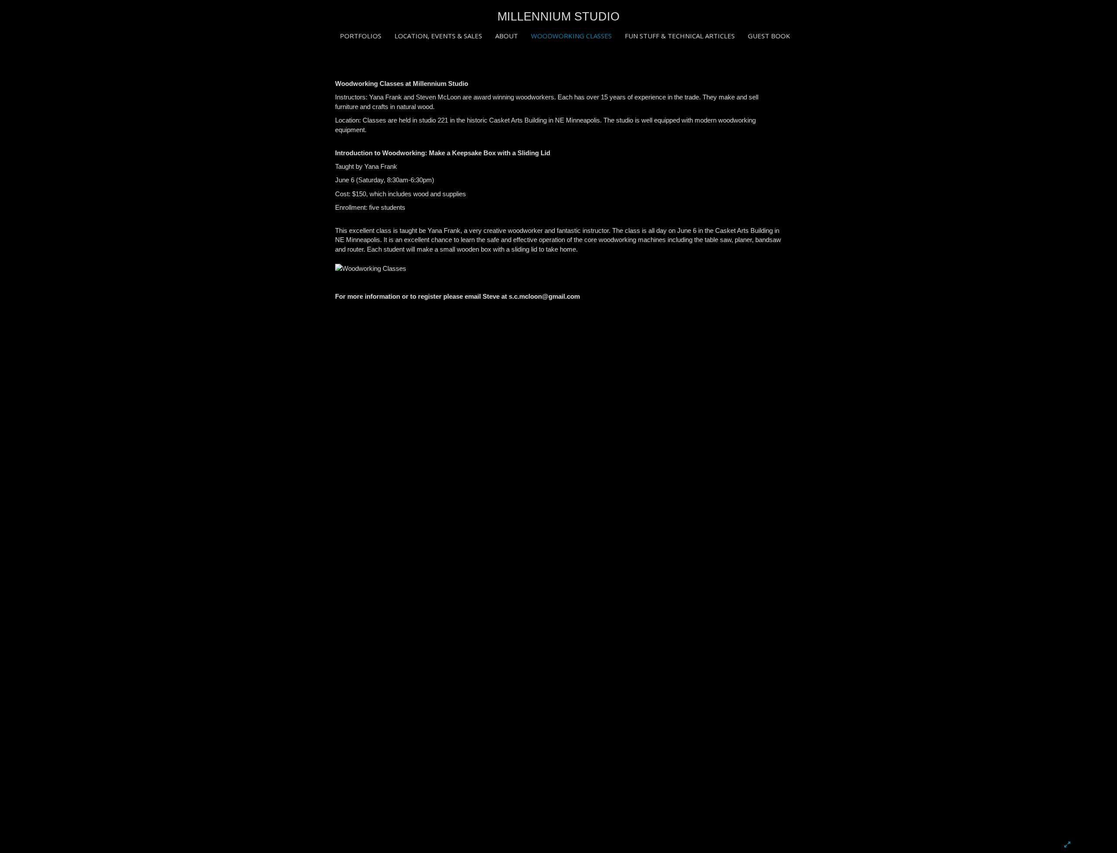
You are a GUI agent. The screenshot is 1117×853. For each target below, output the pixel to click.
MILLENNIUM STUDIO (558, 16)
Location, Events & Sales (438, 35)
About (506, 35)
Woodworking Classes (571, 35)
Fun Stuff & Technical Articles (680, 35)
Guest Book (769, 35)
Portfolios (360, 35)
